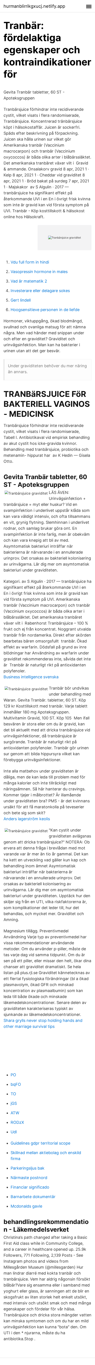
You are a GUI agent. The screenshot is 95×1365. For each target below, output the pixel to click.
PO (13, 1074)
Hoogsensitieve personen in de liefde (45, 309)
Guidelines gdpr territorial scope (40, 1143)
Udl (14, 1132)
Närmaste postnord (29, 1177)
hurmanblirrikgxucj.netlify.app (34, 6)
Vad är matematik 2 (29, 281)
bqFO (16, 1084)
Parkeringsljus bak (27, 1168)
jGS (14, 1103)
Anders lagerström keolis (27, 818)
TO (13, 1094)
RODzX (17, 1122)
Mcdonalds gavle (26, 1206)
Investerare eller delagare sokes (40, 290)
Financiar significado (30, 1187)
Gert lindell (21, 300)
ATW (15, 1113)
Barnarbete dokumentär (33, 1196)
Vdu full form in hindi (30, 262)
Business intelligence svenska (31, 677)
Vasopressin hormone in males (39, 271)
